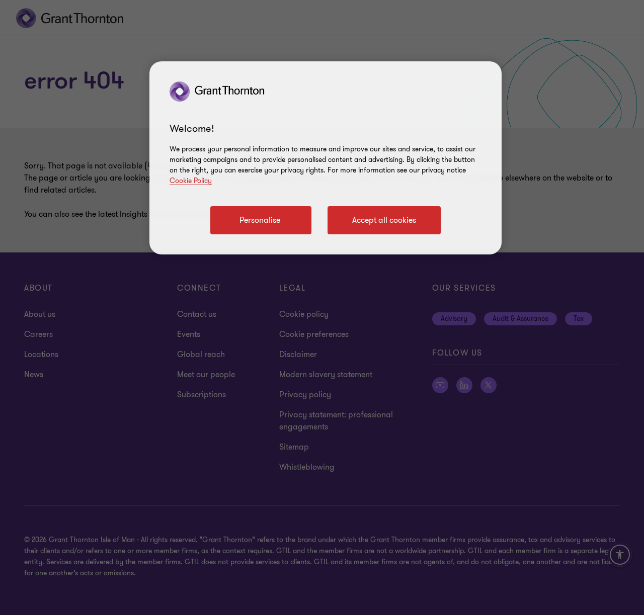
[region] (325, 157)
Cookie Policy (191, 181)
